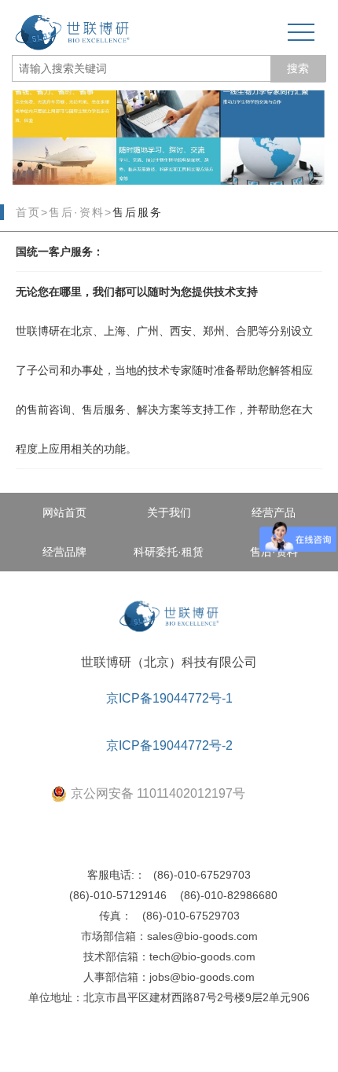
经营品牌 (64, 551)
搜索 (298, 68)
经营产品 (274, 512)
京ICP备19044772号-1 (169, 698)
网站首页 (64, 512)
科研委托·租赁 (169, 551)
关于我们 (169, 512)
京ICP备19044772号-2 (169, 745)
